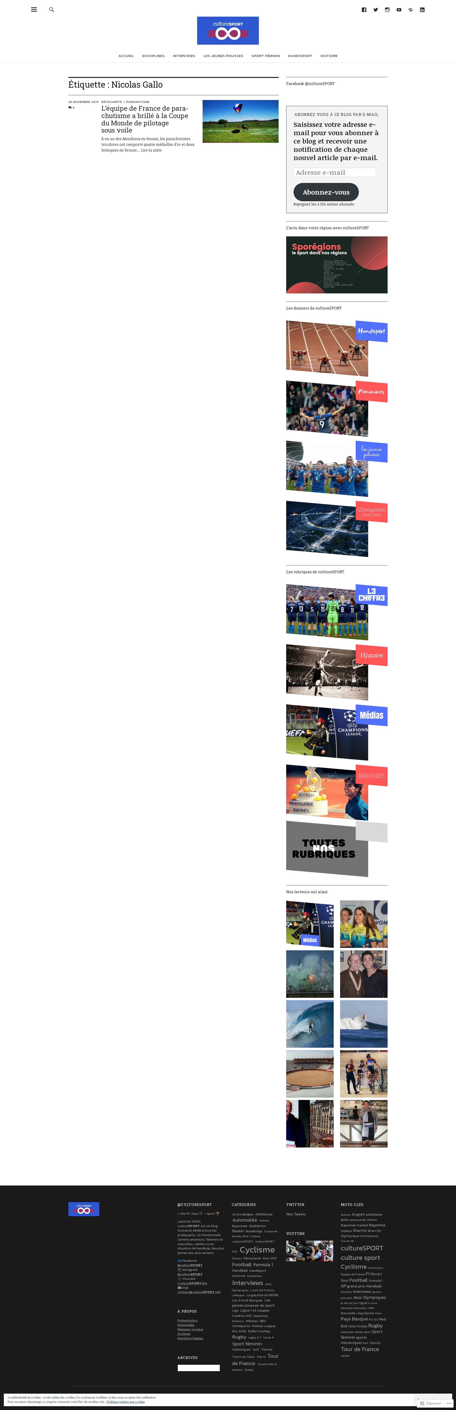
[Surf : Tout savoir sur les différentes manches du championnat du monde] (364, 1024)
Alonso (346, 1214)
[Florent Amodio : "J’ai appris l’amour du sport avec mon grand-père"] (364, 974)
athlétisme (374, 1214)
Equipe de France (353, 1274)
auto (345, 1219)
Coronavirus (369, 1235)
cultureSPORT (242, 1241)
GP (343, 1286)
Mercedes (347, 1308)
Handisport (300, 55)
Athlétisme (263, 1214)
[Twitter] (375, 9)
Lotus (373, 1303)
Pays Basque (354, 1318)
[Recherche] (51, 9)
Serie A (268, 1337)
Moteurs (238, 1321)
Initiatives (254, 1276)
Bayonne (377, 1225)
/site (192, 1283)
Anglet (358, 1214)
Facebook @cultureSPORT (310, 83)
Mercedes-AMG (364, 1308)
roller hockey (357, 1326)
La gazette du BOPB (262, 1295)
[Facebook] (364, 9)
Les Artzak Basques (247, 1300)
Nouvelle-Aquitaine (357, 1313)
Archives (183, 1333)
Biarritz (360, 1230)
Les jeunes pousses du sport (253, 1302)
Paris (378, 1313)
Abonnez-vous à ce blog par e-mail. (337, 114)
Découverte (111, 102)
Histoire (329, 55)
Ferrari (376, 1274)
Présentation (187, 1320)
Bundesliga (254, 1231)
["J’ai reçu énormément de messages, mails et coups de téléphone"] (310, 974)
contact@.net (199, 1292)
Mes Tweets (296, 1214)
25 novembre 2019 (83, 102)
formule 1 (376, 1280)
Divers (237, 1258)
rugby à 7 (254, 1337)
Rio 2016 (239, 1331)
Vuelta (248, 1369)
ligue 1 (364, 1302)
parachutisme (138, 102)
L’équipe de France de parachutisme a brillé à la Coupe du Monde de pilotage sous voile (145, 119)
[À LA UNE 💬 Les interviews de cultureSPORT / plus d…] (310, 924)
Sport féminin (266, 55)
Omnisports (241, 1326)
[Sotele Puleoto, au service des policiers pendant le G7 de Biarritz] (364, 1124)
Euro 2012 (270, 1258)
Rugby (239, 1336)
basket (362, 1225)
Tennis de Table (243, 1356)
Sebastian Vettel (352, 1332)
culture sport (360, 1257)
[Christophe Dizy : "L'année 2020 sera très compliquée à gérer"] (364, 1074)
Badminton (257, 1226)
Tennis (266, 1349)
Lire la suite (151, 150)
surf (365, 1343)
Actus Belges (242, 1214)
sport (367, 1332)
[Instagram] (387, 9)
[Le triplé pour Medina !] (310, 1024)
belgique (346, 1231)
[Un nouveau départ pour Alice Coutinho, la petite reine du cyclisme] (364, 924)
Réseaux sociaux (190, 1329)
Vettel (345, 1355)
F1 (368, 1274)
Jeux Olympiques (369, 1297)
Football (242, 1264)
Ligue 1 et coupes (254, 1310)
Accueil (126, 55)
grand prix (356, 1286)
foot (345, 1280)
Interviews (184, 55)
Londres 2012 (242, 1315)
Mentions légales (190, 1338)
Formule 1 (263, 1264)
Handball (239, 1270)
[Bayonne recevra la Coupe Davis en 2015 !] (310, 1074)
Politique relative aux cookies (126, 1402)
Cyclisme (257, 1249)
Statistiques (241, 1349)
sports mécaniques (354, 1340)
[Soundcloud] (410, 9)
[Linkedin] (422, 9)
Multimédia (185, 1325)
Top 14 (261, 1356)
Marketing (260, 1316)
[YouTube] (399, 9)
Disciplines (153, 55)
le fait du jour (349, 1303)
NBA (263, 1321)
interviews (362, 1292)
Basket (238, 1231)
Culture (255, 1236)
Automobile (244, 1220)
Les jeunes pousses (223, 55)
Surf (255, 1349)
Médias (252, 1321)
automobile (358, 1220)
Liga (235, 1310)
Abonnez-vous (326, 191)
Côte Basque (375, 1268)
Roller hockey (259, 1331)
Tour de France (255, 1359)
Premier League (264, 1326)
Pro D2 (373, 1319)
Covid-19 (347, 1241)
